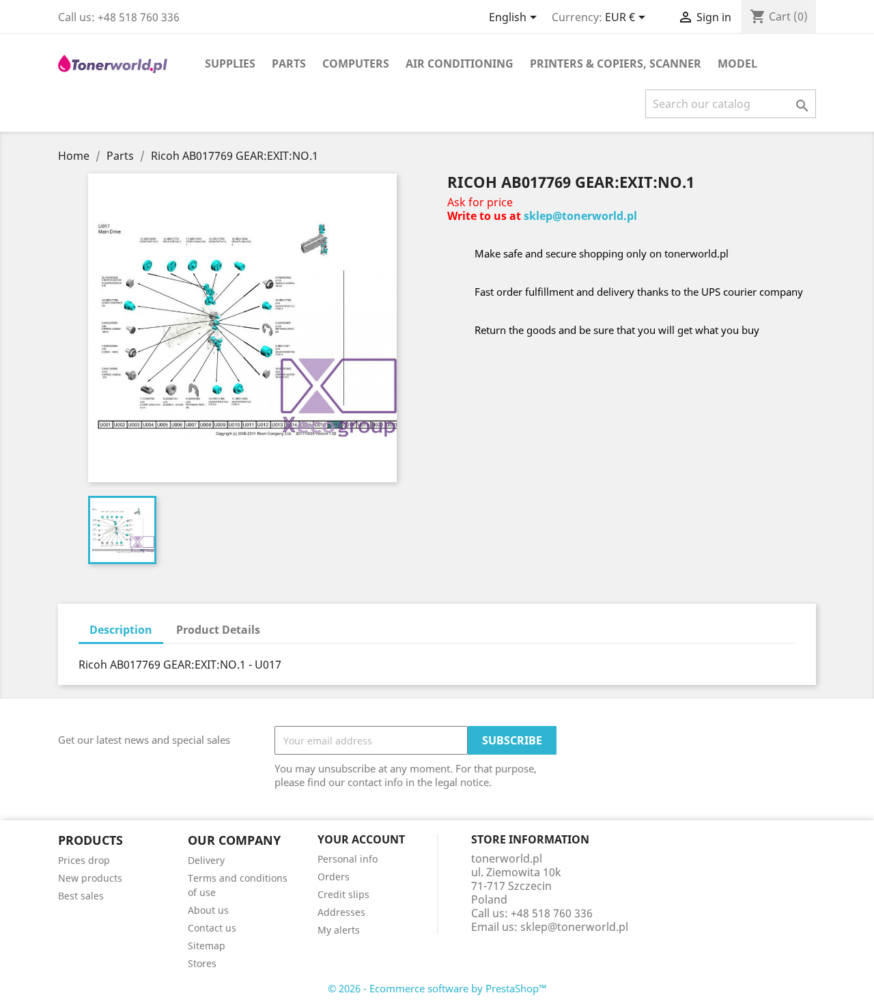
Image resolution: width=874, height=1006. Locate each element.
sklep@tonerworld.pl (580, 215)
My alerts (339, 929)
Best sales (81, 895)
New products (90, 877)
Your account (361, 839)
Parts (289, 63)
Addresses (341, 912)
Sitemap (206, 945)
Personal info (348, 858)
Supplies (230, 63)
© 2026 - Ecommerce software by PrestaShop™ (437, 988)
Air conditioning (459, 63)
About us (208, 910)
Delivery (206, 860)
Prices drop (84, 860)
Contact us (212, 927)
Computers (355, 63)
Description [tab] (120, 629)
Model (737, 63)
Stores (202, 963)
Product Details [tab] (218, 629)
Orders (334, 876)
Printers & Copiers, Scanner (615, 63)
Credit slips (343, 894)
